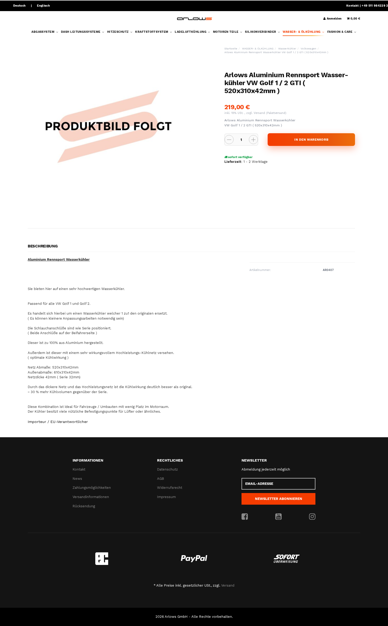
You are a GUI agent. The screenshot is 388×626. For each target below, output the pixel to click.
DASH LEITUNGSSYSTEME (81, 32)
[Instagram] (312, 517)
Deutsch (19, 5)
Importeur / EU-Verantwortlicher (58, 422)
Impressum (166, 497)
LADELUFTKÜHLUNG (191, 32)
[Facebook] (245, 517)
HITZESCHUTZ (118, 32)
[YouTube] (278, 517)
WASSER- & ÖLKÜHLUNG (302, 32)
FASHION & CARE (340, 32)
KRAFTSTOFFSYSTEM (152, 32)
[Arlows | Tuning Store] (194, 19)
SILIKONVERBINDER (261, 32)
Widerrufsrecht (169, 488)
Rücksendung (84, 506)
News (77, 479)
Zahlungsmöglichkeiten (92, 488)
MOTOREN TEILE (226, 32)
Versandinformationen (91, 497)
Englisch (43, 5)
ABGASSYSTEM (43, 32)
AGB (160, 479)
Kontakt (352, 5)
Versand (260, 113)
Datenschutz (167, 469)
